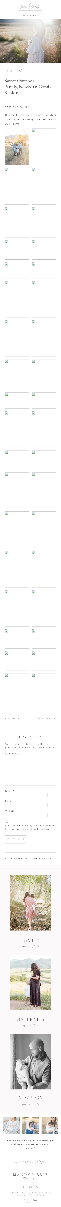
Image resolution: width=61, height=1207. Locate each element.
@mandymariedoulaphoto (30, 1162)
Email (9, 801)
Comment (12, 753)
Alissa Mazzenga (32, 1201)
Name (9, 791)
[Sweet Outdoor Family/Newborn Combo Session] (30, 1061)
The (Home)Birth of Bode (23, 858)
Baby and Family (17, 107)
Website (10, 811)
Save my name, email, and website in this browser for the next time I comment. (30, 827)
